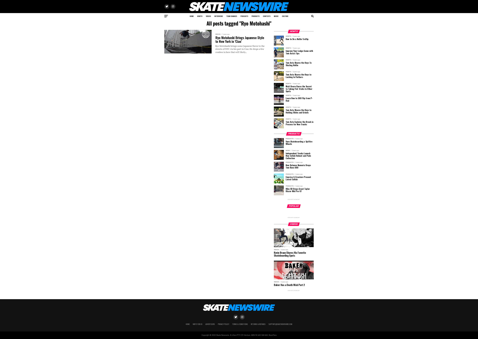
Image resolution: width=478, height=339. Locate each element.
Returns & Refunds (258, 324)
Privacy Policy (223, 324)
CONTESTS (266, 16)
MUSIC (276, 16)
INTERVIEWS (218, 16)
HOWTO (199, 16)
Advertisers (210, 324)
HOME (192, 16)
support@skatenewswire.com (280, 324)
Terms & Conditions (240, 324)
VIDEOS (208, 16)
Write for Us (197, 324)
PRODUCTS (255, 16)
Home (188, 324)
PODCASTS (244, 16)
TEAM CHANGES (231, 16)
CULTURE (285, 16)
